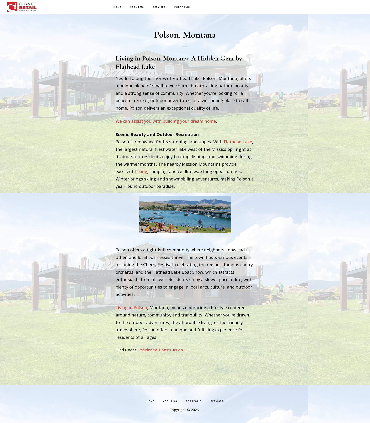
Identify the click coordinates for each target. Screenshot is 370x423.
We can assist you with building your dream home (166, 121)
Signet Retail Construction (25, 7)
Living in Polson (131, 307)
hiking (141, 171)
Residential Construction (160, 349)
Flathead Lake (238, 141)
